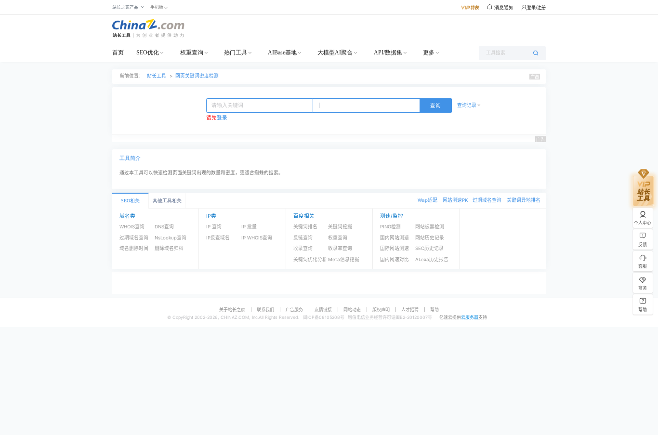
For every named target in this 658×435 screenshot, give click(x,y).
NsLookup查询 (170, 237)
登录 (222, 118)
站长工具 (156, 76)
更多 (428, 52)
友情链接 (323, 309)
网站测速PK (455, 200)
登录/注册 (536, 7)
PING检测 (390, 226)
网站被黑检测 (429, 226)
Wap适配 (427, 200)
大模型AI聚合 (335, 52)
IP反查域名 (218, 237)
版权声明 (381, 309)
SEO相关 (130, 200)
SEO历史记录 (429, 248)
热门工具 (235, 52)
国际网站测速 (394, 248)
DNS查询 (164, 226)
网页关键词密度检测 (197, 76)
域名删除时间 (133, 248)
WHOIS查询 (132, 226)
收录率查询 (340, 248)
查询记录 (466, 105)
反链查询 (303, 237)
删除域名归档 (169, 248)
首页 (118, 52)
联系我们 (265, 309)
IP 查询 (214, 226)
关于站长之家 (232, 309)
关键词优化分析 (310, 259)
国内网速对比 (394, 259)
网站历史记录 (429, 237)
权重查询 (191, 52)
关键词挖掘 (340, 226)
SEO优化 (147, 52)
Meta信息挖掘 (343, 259)
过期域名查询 (487, 200)
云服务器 (469, 317)
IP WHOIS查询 (256, 237)
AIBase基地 (282, 52)
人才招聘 (410, 309)
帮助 (434, 309)
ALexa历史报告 (431, 259)
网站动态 (352, 309)
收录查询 (303, 248)
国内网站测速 (394, 237)
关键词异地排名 (523, 200)
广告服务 (294, 309)
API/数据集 (388, 52)
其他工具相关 (167, 200)
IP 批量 (249, 226)
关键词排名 (305, 226)
